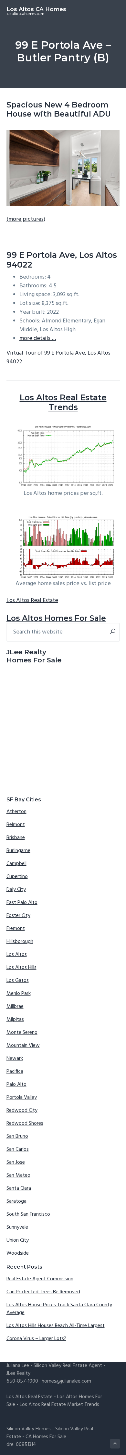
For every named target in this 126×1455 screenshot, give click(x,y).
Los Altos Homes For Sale (56, 618)
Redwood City (21, 1110)
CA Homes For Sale (46, 1437)
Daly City (16, 889)
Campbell (16, 863)
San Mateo (18, 1175)
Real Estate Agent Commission (39, 1279)
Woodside (17, 1253)
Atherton (16, 812)
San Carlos (17, 1149)
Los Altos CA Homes (36, 9)
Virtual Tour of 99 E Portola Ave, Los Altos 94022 (58, 357)
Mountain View (23, 1045)
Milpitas (15, 1019)
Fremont (15, 928)
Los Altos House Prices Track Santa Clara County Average (59, 1309)
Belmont (15, 825)
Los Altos (16, 954)
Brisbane (15, 838)
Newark (14, 1058)
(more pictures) (25, 219)
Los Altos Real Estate (32, 600)
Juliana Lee (17, 1365)
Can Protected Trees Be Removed (43, 1292)
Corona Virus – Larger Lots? (36, 1339)
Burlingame (18, 851)
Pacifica (14, 1071)
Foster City (18, 915)
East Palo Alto (21, 902)
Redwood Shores (24, 1123)
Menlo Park (18, 993)
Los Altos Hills (21, 967)
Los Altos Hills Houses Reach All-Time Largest (55, 1326)
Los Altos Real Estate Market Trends (59, 1404)
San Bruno (17, 1136)
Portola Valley (21, 1097)
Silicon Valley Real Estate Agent (68, 1365)
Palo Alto (16, 1084)
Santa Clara (18, 1188)
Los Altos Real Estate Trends (63, 402)
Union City (17, 1240)
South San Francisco (28, 1214)
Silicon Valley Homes (28, 1429)
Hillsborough (19, 941)
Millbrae (15, 1006)
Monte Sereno (21, 1032)
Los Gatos (17, 980)
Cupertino (17, 876)
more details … (37, 338)
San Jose (15, 1162)
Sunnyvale (17, 1227)
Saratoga (16, 1201)
